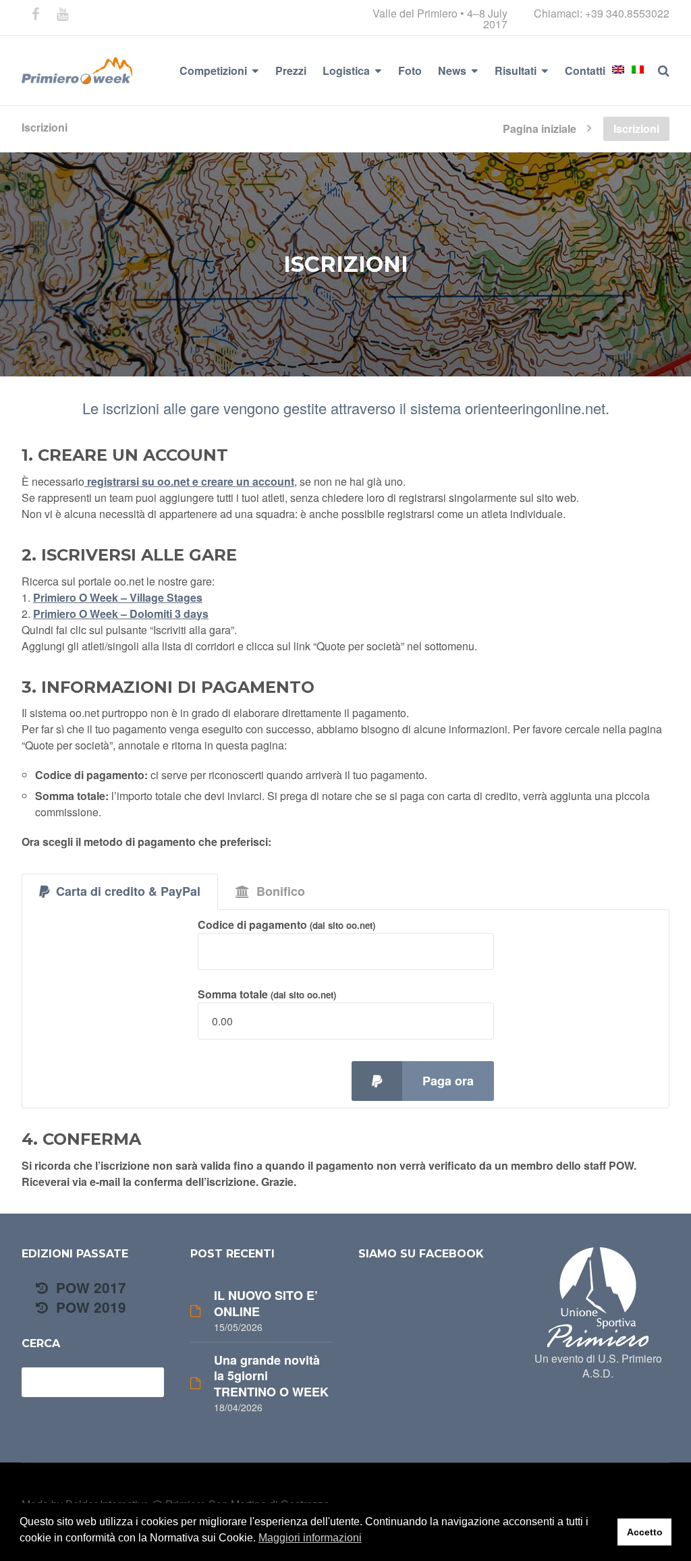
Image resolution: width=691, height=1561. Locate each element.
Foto (410, 70)
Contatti (585, 70)
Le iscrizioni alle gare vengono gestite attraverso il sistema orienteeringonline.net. (345, 407)
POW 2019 (89, 1307)
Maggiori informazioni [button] (310, 1537)
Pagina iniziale (539, 127)
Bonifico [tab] (280, 891)
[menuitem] (618, 69)
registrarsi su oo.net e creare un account (189, 481)
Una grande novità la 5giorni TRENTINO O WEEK (271, 1376)
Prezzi (290, 70)
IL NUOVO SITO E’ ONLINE (266, 1303)
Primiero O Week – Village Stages (117, 597)
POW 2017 (89, 1287)
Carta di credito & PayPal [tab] (128, 891)
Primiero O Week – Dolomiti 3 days (121, 613)
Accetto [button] (645, 1532)
